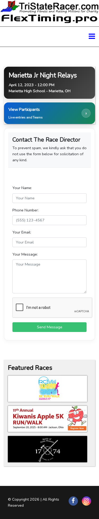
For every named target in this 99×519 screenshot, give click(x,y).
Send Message (49, 327)
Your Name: (22, 187)
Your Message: (25, 254)
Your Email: (21, 232)
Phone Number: (25, 210)
